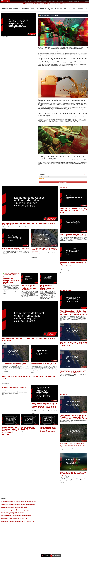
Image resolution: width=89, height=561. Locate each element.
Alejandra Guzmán (47, 3)
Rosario (39, 3)
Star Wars (32, 3)
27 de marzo (56, 3)
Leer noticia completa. (63, 182)
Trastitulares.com (43, 557)
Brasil (36, 3)
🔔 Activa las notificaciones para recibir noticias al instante (48, 15)
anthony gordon (65, 290)
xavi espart (63, 187)
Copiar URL (41, 178)
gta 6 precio (61, 3)
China (52, 3)
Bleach (65, 3)
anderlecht (63, 394)
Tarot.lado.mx (62, 553)
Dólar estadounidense (26, 3)
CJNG (42, 3)
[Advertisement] (30, 265)
